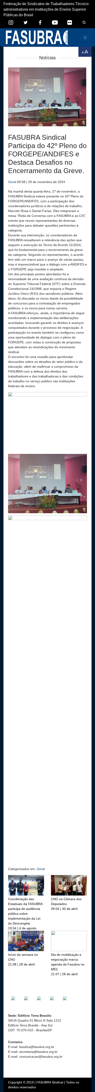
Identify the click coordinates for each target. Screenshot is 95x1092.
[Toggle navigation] (85, 38)
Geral (12, 182)
